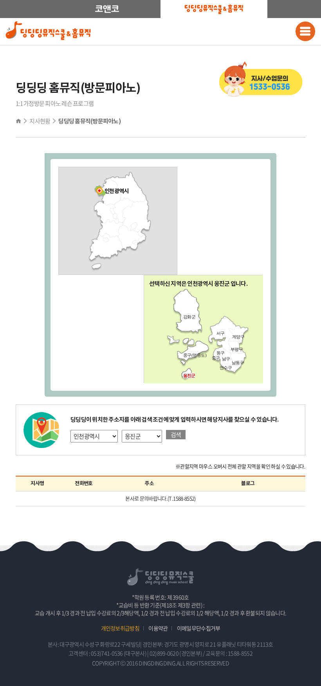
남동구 (238, 362)
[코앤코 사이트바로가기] (107, 9)
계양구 (238, 336)
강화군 (189, 316)
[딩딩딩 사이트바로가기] (213, 9)
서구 (220, 333)
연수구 (226, 367)
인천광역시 (117, 191)
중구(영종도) (194, 355)
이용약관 (158, 628)
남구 (226, 358)
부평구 (237, 349)
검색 (176, 434)
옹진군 (189, 375)
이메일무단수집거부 (198, 628)
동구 (220, 352)
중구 (216, 358)
